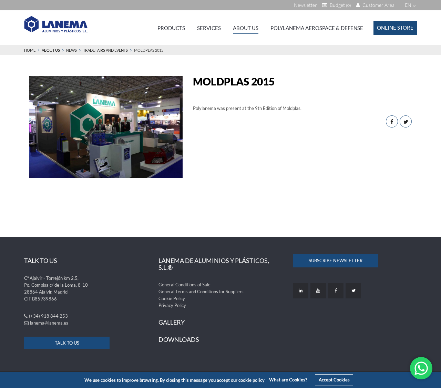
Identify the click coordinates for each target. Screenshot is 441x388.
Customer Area (377, 5)
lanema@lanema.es (49, 323)
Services (209, 28)
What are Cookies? (288, 379)
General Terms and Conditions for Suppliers (201, 291)
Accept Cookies (334, 379)
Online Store (395, 27)
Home (29, 50)
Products (171, 28)
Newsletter (305, 5)
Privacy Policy (172, 305)
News (71, 50)
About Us (245, 28)
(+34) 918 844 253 (48, 316)
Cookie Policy (171, 298)
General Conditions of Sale (184, 284)
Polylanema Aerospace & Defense (316, 28)
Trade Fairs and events (105, 50)
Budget (340, 5)
